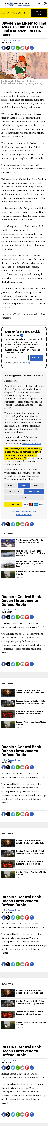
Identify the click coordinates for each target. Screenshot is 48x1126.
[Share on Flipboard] (27, 48)
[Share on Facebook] (3, 48)
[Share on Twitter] (8, 48)
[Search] (42, 4)
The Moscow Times (12, 40)
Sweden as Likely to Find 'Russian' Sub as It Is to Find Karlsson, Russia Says (23, 29)
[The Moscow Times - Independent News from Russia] (17, 3)
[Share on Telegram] (13, 48)
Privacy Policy (25, 363)
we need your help (32, 443)
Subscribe (37, 358)
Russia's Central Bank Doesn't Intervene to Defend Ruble (21, 600)
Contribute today (39, 13)
